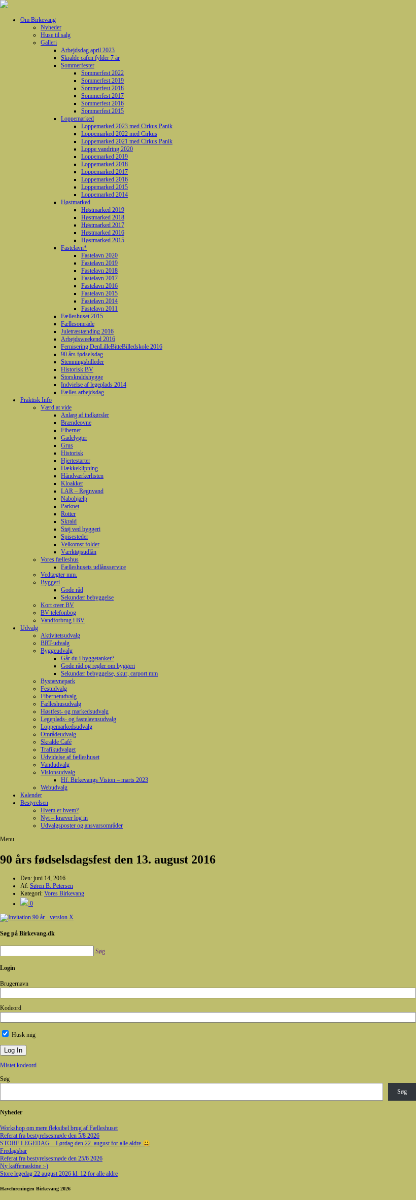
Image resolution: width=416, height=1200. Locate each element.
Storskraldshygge (82, 377)
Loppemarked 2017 (104, 171)
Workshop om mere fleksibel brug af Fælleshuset (59, 1128)
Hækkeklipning (79, 468)
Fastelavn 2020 (99, 255)
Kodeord (10, 1007)
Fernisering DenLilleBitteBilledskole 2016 (111, 346)
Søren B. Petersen (51, 885)
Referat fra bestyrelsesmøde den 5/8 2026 (49, 1135)
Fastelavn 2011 (99, 308)
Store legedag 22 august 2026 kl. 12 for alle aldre (59, 1173)
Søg (5, 1078)
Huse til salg (56, 35)
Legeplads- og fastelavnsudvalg (78, 719)
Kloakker (72, 483)
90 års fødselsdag (82, 354)
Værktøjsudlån (78, 551)
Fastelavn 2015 (99, 293)
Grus (67, 445)
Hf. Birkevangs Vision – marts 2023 (104, 779)
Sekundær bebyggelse (87, 597)
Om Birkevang (38, 19)
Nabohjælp (74, 498)
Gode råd (72, 589)
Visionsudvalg (58, 772)
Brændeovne (76, 422)
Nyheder (51, 27)
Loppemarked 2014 (104, 194)
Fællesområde (77, 323)
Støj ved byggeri (80, 529)
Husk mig (23, 1034)
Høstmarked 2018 (102, 217)
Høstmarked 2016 (102, 232)
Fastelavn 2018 (99, 270)
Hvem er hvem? (60, 810)
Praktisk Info (36, 399)
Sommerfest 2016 (102, 103)
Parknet (70, 506)
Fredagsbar (13, 1150)
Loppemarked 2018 (104, 164)
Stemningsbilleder (82, 361)
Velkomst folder (80, 544)
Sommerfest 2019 (102, 80)
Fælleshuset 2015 (82, 316)
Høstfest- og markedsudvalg (75, 711)
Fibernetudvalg (59, 696)
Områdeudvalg (58, 734)
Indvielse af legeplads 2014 (93, 384)
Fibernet (71, 430)
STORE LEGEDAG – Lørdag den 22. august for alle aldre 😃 (75, 1143)
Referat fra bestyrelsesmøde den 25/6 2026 (51, 1158)
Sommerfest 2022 (102, 73)
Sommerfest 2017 (102, 95)
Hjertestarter (75, 460)
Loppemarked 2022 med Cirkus (119, 133)
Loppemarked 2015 (104, 187)
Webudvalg (54, 787)
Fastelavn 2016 (99, 285)
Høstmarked (75, 202)
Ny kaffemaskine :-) (24, 1166)
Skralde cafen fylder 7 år (90, 57)
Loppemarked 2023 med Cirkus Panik (126, 126)
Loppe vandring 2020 (107, 149)
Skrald (69, 521)
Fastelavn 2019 (99, 263)
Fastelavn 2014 (99, 301)
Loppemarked (77, 118)
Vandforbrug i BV (63, 620)
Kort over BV (57, 605)
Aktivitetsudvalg (60, 635)
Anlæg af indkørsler (85, 415)
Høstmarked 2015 (102, 240)
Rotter (68, 513)
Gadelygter (74, 437)
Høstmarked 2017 (102, 225)
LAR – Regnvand (82, 491)
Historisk (72, 453)
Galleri (49, 42)
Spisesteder (74, 536)
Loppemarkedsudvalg (66, 726)
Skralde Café (56, 741)
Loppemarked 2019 (104, 156)
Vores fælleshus (60, 559)
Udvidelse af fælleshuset (70, 757)
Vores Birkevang (64, 893)
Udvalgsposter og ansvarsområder (82, 825)
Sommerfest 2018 (102, 88)
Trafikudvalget (58, 749)
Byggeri (50, 582)
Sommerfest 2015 (102, 111)
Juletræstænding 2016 (87, 331)
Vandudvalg (55, 764)
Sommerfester (77, 65)
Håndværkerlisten (82, 475)
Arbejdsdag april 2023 (88, 50)
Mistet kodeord (18, 1065)
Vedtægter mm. (59, 574)
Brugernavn (14, 983)
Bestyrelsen (34, 802)
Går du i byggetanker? (87, 658)
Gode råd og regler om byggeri (98, 665)
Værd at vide (56, 407)
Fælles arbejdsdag (82, 392)
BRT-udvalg (55, 643)
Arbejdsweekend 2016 (88, 339)
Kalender (31, 795)
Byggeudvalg (57, 650)
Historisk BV (77, 369)
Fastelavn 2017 (99, 278)
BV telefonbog (58, 612)
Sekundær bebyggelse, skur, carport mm (109, 673)
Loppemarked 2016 (104, 179)
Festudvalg (54, 688)
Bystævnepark (58, 681)
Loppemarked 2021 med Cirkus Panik (126, 141)
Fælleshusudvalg (61, 703)
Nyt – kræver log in (64, 817)
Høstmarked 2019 (102, 209)
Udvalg (29, 627)
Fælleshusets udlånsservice (93, 567)
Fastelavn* (74, 247)
